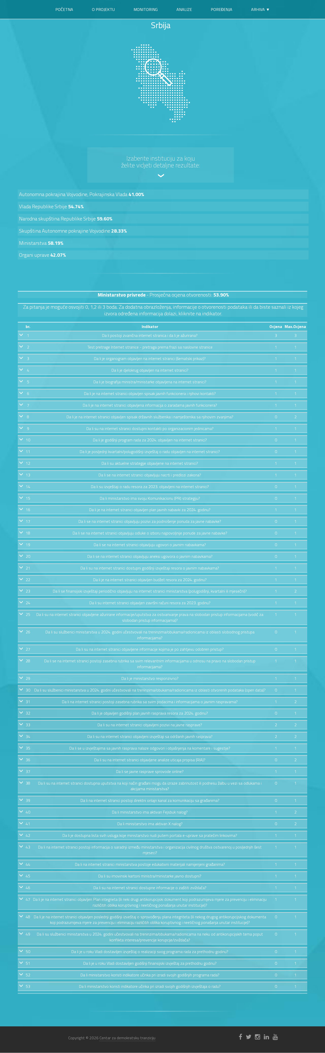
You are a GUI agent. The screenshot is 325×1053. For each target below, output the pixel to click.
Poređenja (221, 9)
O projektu (103, 9)
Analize (184, 9)
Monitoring (146, 9)
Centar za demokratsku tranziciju (127, 1038)
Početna (64, 9)
